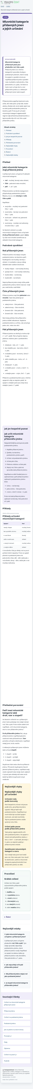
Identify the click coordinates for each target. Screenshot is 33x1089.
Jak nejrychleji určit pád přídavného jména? (13, 966)
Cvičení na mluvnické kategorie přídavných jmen (14, 1003)
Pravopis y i (8, 1036)
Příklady (8, 140)
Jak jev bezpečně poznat (14, 136)
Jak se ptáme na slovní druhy (13, 1030)
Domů (2, 6)
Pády (5, 1042)
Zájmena (7, 1048)
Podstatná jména (10, 1023)
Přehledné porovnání (13, 143)
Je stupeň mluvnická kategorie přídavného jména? (16, 984)
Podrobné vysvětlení (13, 133)
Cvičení (8, 6)
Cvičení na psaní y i (10, 1055)
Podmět (6, 1061)
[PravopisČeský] (10, 3)
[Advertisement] (16, 43)
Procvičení (9, 149)
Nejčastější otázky (12, 155)
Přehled (8, 130)
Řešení (8, 152)
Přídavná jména (9, 1011)
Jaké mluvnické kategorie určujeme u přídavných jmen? (15, 935)
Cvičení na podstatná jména (13, 1017)
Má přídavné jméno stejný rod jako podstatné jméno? (15, 975)
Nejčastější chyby (12, 146)
